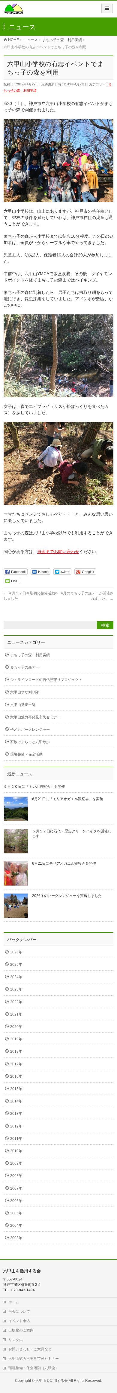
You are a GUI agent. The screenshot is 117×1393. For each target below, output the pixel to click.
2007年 (16, 1188)
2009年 (16, 1163)
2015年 (16, 1089)
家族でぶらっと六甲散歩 (30, 742)
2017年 (16, 1064)
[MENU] (106, 8)
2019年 (16, 1039)
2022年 (16, 1002)
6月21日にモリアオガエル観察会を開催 (64, 863)
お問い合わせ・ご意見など (30, 1349)
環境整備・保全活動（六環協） (33, 1368)
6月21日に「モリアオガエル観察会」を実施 (67, 799)
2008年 (16, 1176)
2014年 (16, 1101)
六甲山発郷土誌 (22, 705)
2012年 (16, 1126)
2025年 (16, 964)
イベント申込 (19, 1321)
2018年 (16, 1051)
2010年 (16, 1151)
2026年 (16, 952)
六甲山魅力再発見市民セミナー (35, 717)
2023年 (16, 989)
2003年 (16, 1238)
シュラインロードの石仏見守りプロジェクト (46, 680)
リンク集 (15, 1340)
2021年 (16, 1014)
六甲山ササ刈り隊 (24, 692)
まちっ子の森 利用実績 (30, 655)
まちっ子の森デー (24, 667)
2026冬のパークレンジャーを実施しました (67, 896)
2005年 (16, 1213)
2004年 (16, 1225)
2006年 (16, 1201)
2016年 (16, 1076)
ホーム (13, 1302)
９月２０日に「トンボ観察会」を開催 (34, 786)
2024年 (16, 977)
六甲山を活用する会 (51, 1381)
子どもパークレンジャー (30, 729)
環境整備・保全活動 (26, 754)
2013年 (16, 1114)
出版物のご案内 (21, 1330)
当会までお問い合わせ (58, 551)
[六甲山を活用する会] (13, 11)
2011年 (16, 1139)
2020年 (16, 1027)
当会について (19, 1311)
